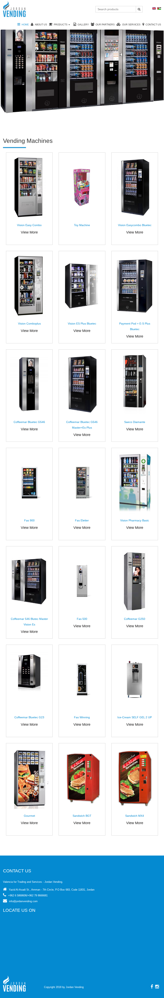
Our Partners (105, 24)
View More (29, 232)
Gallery (83, 24)
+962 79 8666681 (38, 895)
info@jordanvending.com (23, 901)
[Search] (139, 9)
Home (25, 24)
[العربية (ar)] (159, 8)
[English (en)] (154, 8)
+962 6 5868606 (17, 895)
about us (41, 24)
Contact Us (153, 24)
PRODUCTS (61, 24)
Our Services (131, 24)
